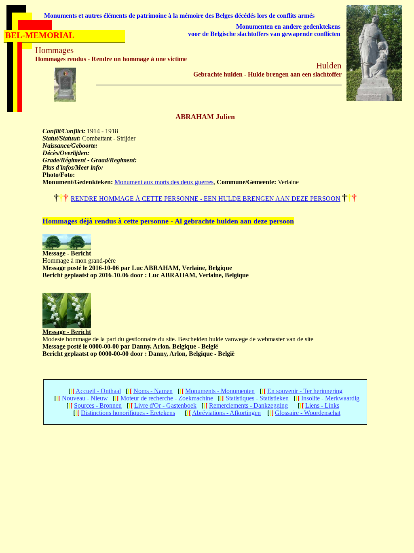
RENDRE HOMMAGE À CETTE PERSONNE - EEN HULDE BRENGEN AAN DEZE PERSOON (205, 198)
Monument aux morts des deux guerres (163, 182)
